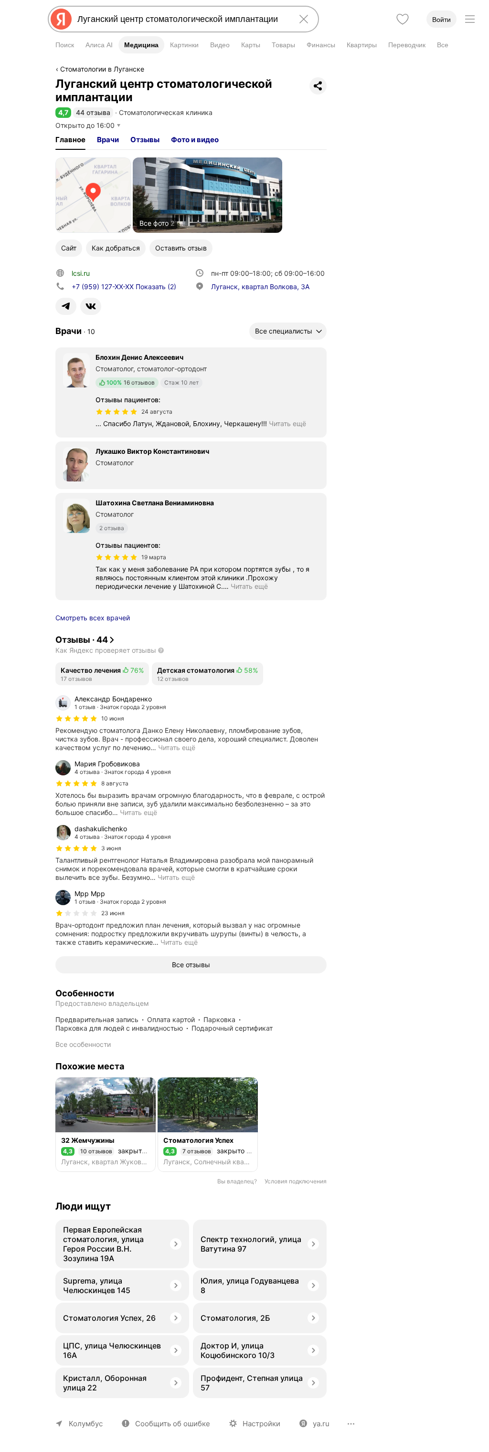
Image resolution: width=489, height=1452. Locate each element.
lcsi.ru (81, 273)
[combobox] (181, 19)
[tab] (70, 140)
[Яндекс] (61, 19)
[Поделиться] (318, 85)
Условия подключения (296, 1181)
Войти (441, 19)
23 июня (113, 913)
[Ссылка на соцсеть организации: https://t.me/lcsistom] (65, 306)
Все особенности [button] (83, 1044)
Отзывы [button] (144, 139)
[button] (63, 112)
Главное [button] (70, 139)
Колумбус (86, 1423)
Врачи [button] (108, 139)
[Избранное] (402, 19)
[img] (117, 412)
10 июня (112, 718)
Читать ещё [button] (287, 423)
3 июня (111, 848)
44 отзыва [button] (93, 112)
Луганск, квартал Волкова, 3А (260, 286)
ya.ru (321, 1423)
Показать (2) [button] (124, 286)
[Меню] (469, 19)
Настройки (261, 1423)
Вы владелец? (237, 1181)
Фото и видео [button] (195, 139)
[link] (93, 195)
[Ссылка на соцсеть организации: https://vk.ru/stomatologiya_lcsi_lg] (90, 306)
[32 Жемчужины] (105, 1124)
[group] (191, 723)
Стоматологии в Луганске (102, 69)
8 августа (114, 783)
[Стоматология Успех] (208, 1124)
